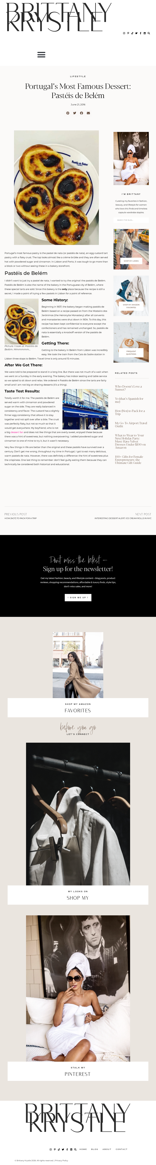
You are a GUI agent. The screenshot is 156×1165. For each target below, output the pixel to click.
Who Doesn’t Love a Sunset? (128, 387)
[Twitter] (136, 33)
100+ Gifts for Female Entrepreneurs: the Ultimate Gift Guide (129, 459)
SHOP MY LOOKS (131, 261)
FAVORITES (78, 711)
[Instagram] (124, 33)
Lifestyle (78, 76)
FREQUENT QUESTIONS (131, 352)
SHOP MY (78, 898)
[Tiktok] (132, 33)
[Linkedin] (145, 33)
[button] (41, 54)
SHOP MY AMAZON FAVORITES (131, 306)
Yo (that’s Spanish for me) (129, 400)
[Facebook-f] (140, 33)
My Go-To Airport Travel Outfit (131, 424)
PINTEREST (78, 1074)
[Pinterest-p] (128, 33)
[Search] (149, 33)
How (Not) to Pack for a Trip (130, 412)
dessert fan (17, 432)
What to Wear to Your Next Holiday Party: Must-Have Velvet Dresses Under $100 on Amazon (130, 441)
